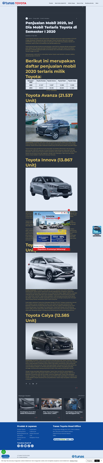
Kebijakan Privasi (73, 460)
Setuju (97, 460)
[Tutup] (101, 461)
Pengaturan (89, 460)
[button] (69, 210)
